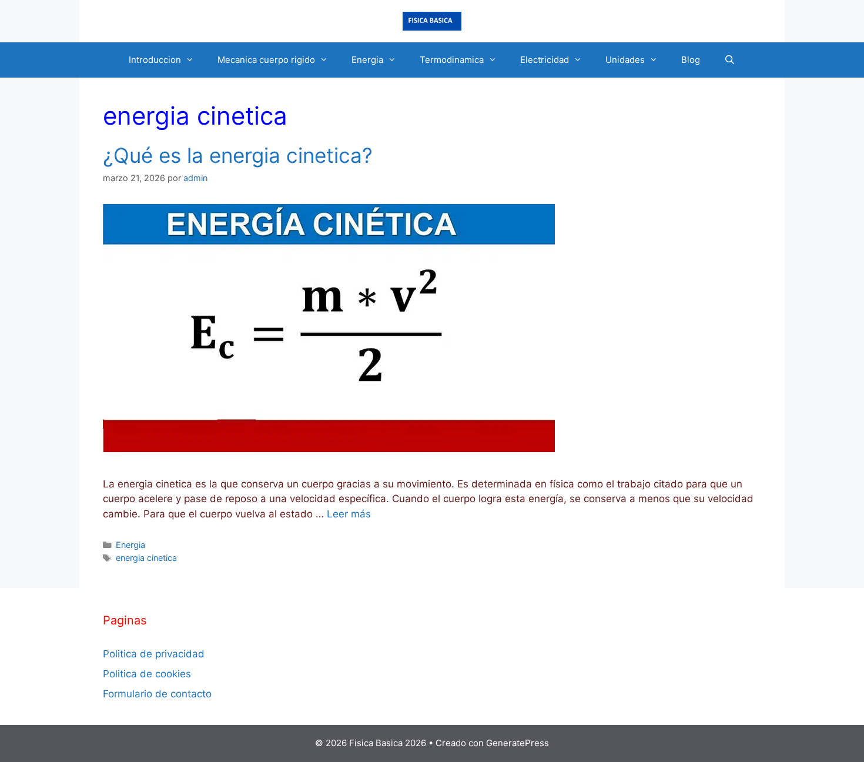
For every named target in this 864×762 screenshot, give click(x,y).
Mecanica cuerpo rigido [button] (266, 59)
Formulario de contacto (157, 694)
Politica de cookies (147, 674)
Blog (690, 59)
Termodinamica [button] (452, 59)
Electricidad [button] (544, 59)
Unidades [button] (625, 59)
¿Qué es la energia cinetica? (238, 155)
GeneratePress (517, 742)
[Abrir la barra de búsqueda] (729, 60)
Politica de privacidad (154, 654)
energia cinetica (146, 558)
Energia (130, 545)
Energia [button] (367, 59)
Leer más (349, 514)
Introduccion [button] (155, 59)
